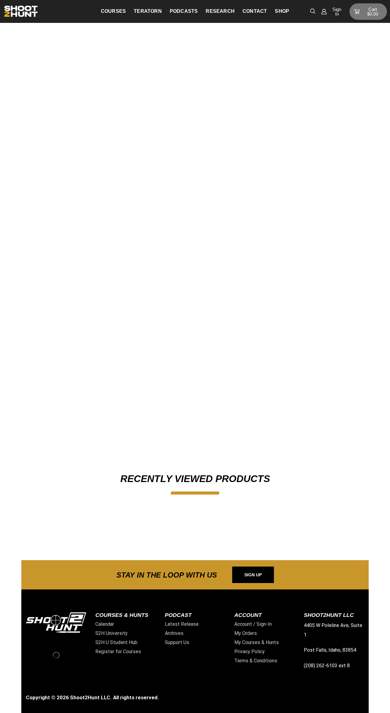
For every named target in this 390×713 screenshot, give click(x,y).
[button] (312, 10)
